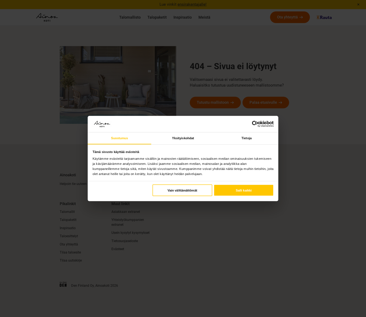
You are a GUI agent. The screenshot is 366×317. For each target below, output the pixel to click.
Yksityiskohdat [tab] (183, 138)
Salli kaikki (244, 190)
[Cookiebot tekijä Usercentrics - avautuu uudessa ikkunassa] (255, 124)
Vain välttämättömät (182, 190)
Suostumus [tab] (119, 138)
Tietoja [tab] (246, 138)
